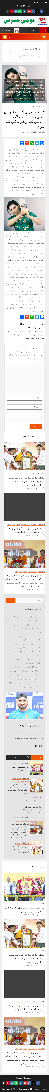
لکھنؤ (9, 524)
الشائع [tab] (12, 757)
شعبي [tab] (24, 757)
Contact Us (22, 6)
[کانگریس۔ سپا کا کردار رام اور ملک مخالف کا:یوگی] (24, 507)
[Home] (43, 37)
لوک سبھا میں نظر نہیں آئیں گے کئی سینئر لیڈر (15, 329)
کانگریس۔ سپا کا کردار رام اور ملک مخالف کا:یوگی (32, 809)
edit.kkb (34, 132)
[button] (37, 37)
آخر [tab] (37, 757)
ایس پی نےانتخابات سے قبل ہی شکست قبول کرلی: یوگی (18, 849)
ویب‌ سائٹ (37, 416)
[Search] (8, 37)
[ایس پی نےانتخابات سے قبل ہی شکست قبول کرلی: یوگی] (36, 848)
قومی (16, 473)
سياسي (25, 473)
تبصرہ (38, 362)
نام (39, 398)
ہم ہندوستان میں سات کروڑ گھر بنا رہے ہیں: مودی (20, 769)
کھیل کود (32, 106)
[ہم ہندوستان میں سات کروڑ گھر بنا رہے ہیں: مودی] (36, 768)
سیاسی (20, 473)
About (30, 6)
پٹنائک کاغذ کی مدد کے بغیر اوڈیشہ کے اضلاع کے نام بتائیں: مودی (26, 481)
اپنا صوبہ (34, 524)
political (41, 473)
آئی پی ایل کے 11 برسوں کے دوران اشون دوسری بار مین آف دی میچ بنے (35, 331)
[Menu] (37, 37)
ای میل (38, 407)
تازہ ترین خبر (40, 106)
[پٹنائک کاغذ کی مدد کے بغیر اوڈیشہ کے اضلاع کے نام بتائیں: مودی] (24, 456)
